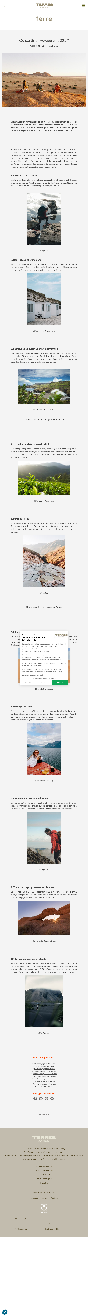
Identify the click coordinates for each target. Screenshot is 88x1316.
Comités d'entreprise (43, 1180)
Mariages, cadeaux (43, 1176)
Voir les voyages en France (44, 1066)
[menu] (84, 5)
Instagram (44, 1200)
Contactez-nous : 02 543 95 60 (43, 1194)
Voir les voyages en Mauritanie (45, 1074)
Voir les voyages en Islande (44, 1068)
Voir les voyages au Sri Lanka (45, 1071)
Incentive (43, 1185)
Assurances (19, 1226)
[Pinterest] (46, 1098)
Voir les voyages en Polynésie (44, 1084)
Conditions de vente (51, 1221)
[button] (5, 1312)
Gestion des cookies (51, 1231)
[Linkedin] (41, 1098)
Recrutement (49, 1226)
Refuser (28, 682)
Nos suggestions (41, 1172)
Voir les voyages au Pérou (45, 1081)
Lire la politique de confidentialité (32, 675)
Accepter (60, 682)
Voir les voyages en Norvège (45, 1079)
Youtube (53, 1200)
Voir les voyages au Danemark (44, 1063)
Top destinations (41, 1168)
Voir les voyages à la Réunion (44, 1086)
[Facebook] (35, 1098)
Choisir (44, 682)
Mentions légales (20, 1221)
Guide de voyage (20, 1231)
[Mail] (52, 1098)
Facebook (33, 1200)
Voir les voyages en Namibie (45, 1076)
